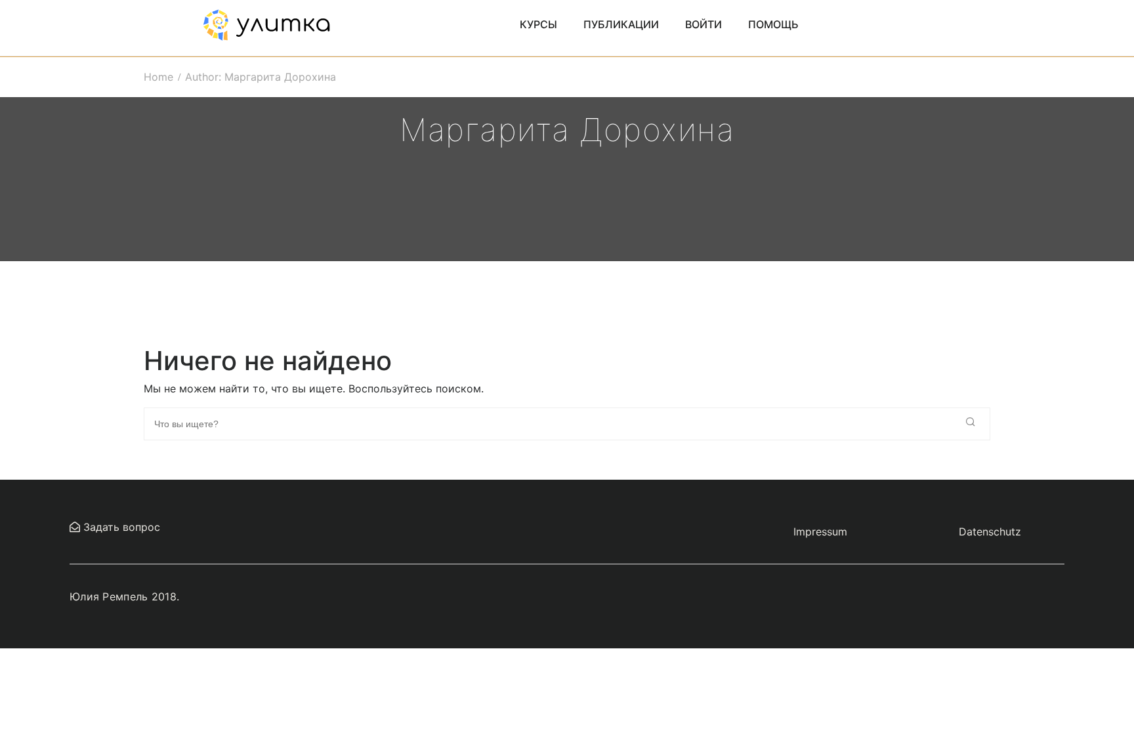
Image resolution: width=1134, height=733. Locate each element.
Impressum (820, 531)
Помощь (773, 24)
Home (158, 76)
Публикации (621, 24)
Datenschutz (990, 531)
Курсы (538, 24)
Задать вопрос (120, 527)
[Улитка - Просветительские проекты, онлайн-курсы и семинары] (266, 23)
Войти (703, 24)
